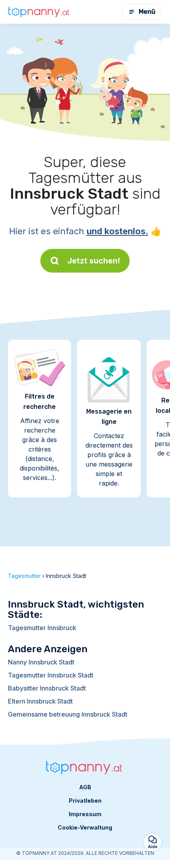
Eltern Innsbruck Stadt (40, 701)
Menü (147, 11)
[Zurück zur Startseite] (39, 11)
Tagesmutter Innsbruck (42, 628)
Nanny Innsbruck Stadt (41, 662)
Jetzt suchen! (93, 260)
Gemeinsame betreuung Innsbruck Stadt (67, 714)
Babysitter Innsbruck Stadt (47, 688)
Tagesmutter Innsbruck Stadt (50, 675)
